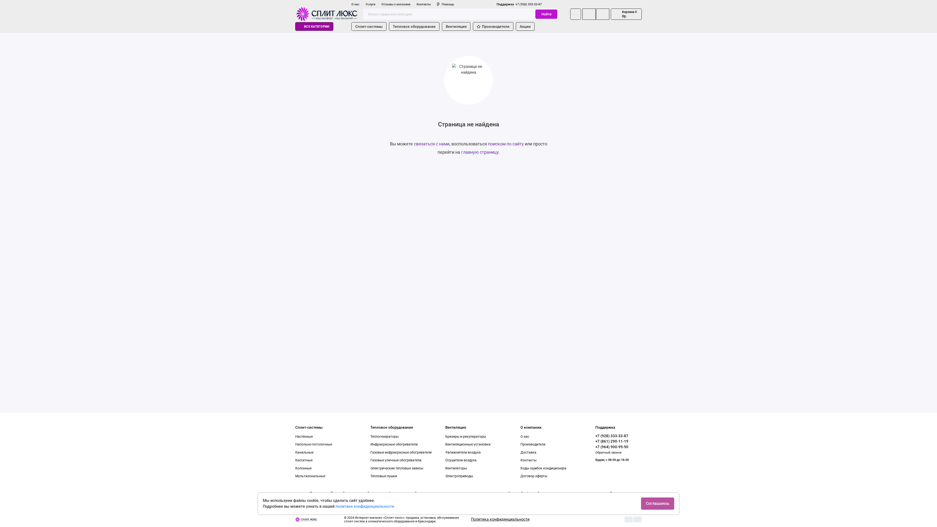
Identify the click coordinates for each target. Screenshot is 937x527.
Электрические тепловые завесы (396, 468)
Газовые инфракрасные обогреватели (401, 452)
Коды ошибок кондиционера (543, 468)
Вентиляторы (456, 468)
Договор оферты (533, 476)
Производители (495, 26)
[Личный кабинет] (575, 14)
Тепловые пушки (383, 476)
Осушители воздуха (461, 460)
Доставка (528, 452)
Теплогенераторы (384, 436)
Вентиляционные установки (467, 444)
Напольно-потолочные (313, 444)
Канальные (304, 452)
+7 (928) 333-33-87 (519, 4)
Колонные (303, 468)
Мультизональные (310, 476)
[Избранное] (602, 14)
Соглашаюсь (657, 503)
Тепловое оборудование (414, 26)
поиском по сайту (506, 143)
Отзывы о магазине (395, 4)
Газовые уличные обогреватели (395, 460)
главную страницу (480, 152)
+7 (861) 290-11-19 (611, 441)
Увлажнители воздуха (463, 452)
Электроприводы (459, 476)
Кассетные (304, 460)
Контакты (424, 4)
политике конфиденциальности (365, 506)
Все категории (316, 26)
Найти (546, 14)
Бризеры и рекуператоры (465, 436)
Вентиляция (456, 26)
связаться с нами (431, 143)
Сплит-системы (369, 26)
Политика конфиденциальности (500, 519)
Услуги (370, 4)
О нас (355, 4)
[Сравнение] (589, 14)
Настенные (304, 436)
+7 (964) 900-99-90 (611, 447)
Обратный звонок (608, 452)
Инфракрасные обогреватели (394, 444)
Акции (525, 26)
